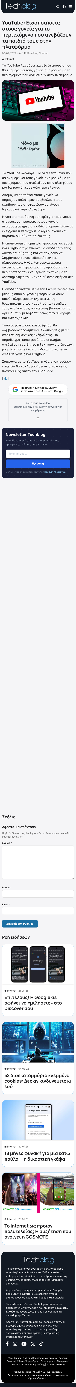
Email (6, 904)
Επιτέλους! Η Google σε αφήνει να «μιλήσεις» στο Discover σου (33, 1002)
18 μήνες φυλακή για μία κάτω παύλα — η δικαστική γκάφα (37, 1156)
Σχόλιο (7, 842)
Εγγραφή (38, 463)
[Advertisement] (38, 646)
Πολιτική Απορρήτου (54, 471)
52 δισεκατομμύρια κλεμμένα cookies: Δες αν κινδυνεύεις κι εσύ (38, 1080)
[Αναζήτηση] (58, 6)
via (5, 378)
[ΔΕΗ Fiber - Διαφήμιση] (38, 145)
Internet (9, 58)
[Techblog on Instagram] (15, 1343)
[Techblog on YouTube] (24, 1343)
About (36, 1372)
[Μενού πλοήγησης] (70, 6)
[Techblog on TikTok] (41, 1343)
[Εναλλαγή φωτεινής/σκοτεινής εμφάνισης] (64, 6)
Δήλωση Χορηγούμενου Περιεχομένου (36, 1361)
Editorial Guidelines (55, 1364)
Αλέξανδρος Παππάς (36, 53)
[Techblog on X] (33, 1343)
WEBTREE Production (51, 1372)
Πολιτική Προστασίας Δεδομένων (40, 1358)
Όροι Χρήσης (14, 1358)
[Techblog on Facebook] (7, 1343)
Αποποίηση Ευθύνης (35, 1364)
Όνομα (6, 887)
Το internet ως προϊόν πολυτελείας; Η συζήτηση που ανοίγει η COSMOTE (37, 1231)
